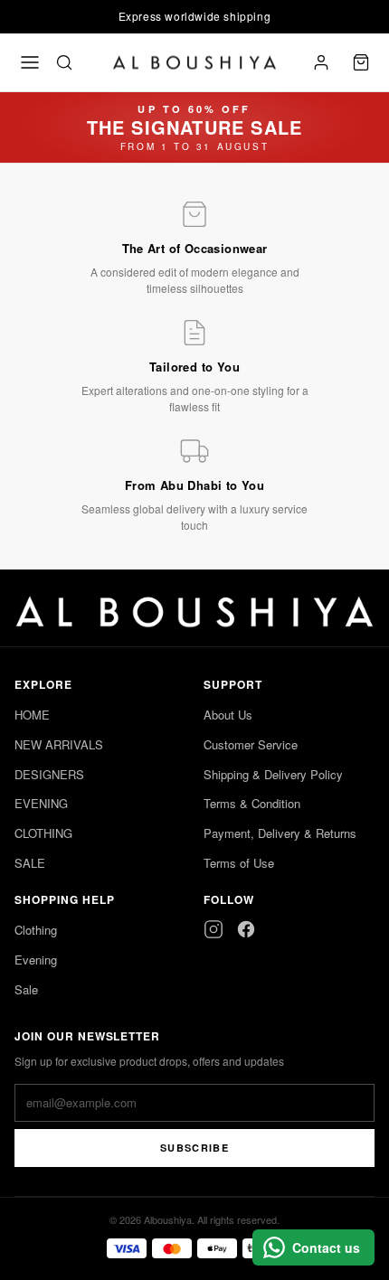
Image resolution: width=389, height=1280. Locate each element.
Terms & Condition (252, 803)
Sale (26, 989)
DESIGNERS (49, 774)
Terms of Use (239, 862)
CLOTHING (43, 833)
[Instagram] (213, 929)
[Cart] (361, 62)
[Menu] (29, 62)
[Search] (64, 62)
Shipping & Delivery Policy (273, 774)
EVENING (41, 803)
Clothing (35, 929)
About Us (228, 714)
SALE (29, 862)
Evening (35, 959)
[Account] (321, 62)
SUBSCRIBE (194, 1147)
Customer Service (251, 744)
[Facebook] (246, 929)
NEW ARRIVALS (58, 744)
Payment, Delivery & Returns (280, 833)
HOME (32, 714)
